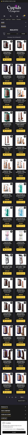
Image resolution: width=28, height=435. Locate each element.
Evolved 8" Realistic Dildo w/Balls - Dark (21, 125)
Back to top (22, 401)
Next (23, 397)
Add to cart (7, 59)
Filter (23, 33)
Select (12, 34)
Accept (14, 432)
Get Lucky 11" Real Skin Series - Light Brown (21, 267)
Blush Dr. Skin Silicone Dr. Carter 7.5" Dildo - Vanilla (21, 172)
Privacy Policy (20, 429)
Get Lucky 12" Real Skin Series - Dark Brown (7, 267)
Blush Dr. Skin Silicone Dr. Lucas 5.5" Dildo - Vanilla (7, 196)
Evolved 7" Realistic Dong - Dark (7, 148)
